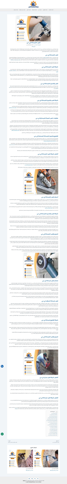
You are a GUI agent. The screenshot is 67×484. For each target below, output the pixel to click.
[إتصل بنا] (2, 366)
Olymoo (24, 480)
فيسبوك (16, 408)
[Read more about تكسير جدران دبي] (46, 458)
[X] (35, 478)
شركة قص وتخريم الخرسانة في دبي (52, 417)
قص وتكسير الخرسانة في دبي (53, 416)
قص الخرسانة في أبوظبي (15, 130)
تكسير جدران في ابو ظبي (12, 107)
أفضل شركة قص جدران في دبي (53, 433)
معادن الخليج (46, 57)
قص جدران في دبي (12, 144)
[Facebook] (38, 478)
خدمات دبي (56, 470)
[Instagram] (32, 478)
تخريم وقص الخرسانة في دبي (53, 426)
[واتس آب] (2, 434)
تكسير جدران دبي (55, 468)
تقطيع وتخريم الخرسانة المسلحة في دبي (51, 420)
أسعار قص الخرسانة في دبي (53, 423)
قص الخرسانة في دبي (54, 413)
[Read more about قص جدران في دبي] (21, 458)
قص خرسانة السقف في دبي (53, 429)
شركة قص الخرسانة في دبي (53, 414)
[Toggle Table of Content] (56, 412)
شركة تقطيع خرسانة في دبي (53, 430)
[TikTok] (29, 478)
